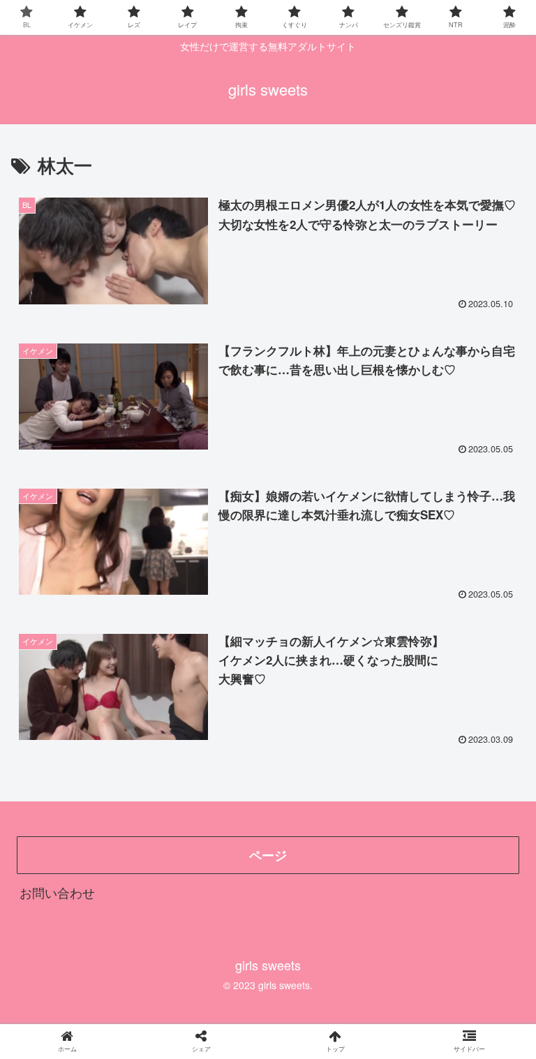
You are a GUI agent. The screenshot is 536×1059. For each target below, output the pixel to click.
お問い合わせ (57, 892)
